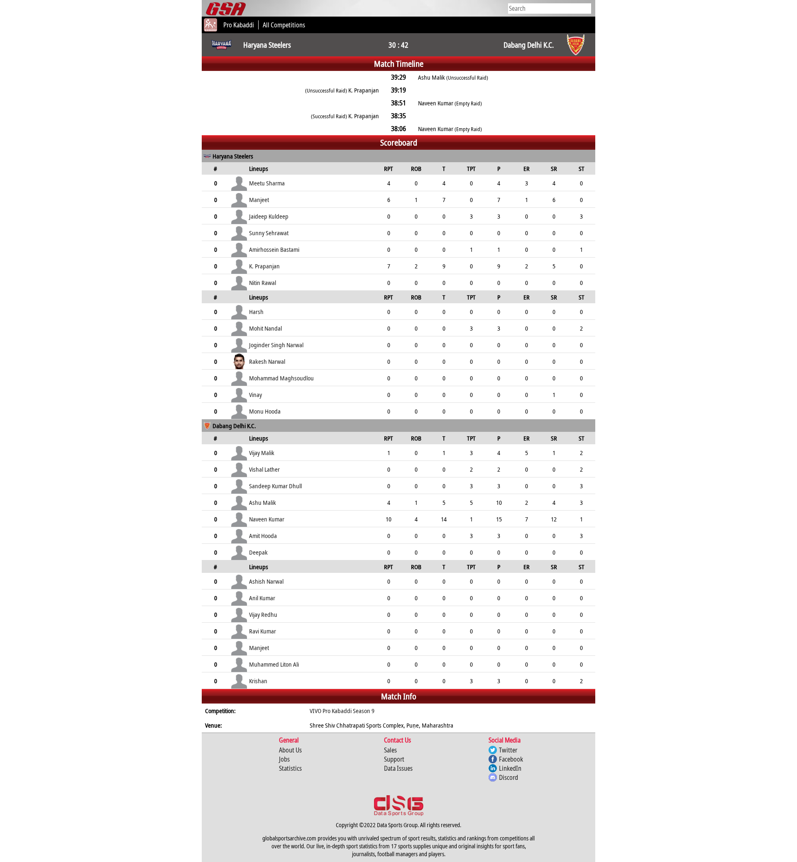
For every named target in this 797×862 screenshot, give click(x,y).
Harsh (256, 311)
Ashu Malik (262, 502)
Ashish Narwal (266, 581)
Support (394, 759)
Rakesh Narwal (267, 361)
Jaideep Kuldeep (268, 216)
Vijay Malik (261, 452)
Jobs (284, 759)
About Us (290, 750)
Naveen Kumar (266, 519)
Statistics (290, 768)
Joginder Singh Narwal (276, 345)
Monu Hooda (265, 411)
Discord (508, 777)
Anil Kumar (262, 598)
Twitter (508, 750)
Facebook (511, 759)
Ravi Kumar (262, 631)
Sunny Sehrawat (268, 233)
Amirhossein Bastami (274, 249)
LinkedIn (510, 768)
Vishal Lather (264, 469)
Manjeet (259, 199)
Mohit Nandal (265, 328)
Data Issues (398, 768)
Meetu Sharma (267, 183)
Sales (390, 750)
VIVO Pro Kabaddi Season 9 (342, 710)
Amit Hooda (263, 535)
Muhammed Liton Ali (274, 664)
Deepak (258, 552)
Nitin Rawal (262, 282)
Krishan (258, 681)
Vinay (255, 394)
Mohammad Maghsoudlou (281, 378)
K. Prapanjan (264, 266)
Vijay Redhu (263, 614)
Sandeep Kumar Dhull (275, 486)
